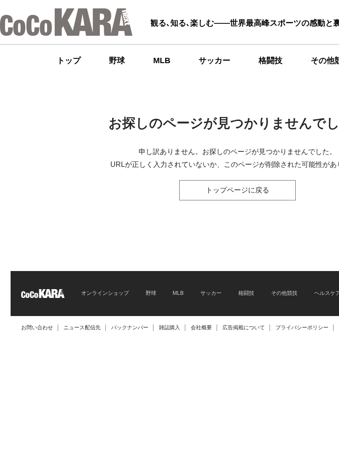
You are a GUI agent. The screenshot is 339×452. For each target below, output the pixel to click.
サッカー (214, 60)
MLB (161, 60)
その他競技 (284, 293)
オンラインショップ (105, 293)
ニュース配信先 (82, 327)
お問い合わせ (37, 327)
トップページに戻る (237, 190)
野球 (117, 60)
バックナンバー (129, 327)
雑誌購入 (169, 327)
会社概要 (201, 327)
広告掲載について (243, 327)
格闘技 (270, 60)
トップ (69, 60)
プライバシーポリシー (301, 327)
